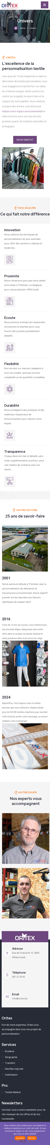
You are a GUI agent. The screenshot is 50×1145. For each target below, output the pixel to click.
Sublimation (11, 1074)
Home (23, 28)
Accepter (20, 1138)
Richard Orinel (21, 852)
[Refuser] (23, 1141)
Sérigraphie (11, 1057)
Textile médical (13, 1092)
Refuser (31, 1138)
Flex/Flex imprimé (14, 1068)
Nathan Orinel (20, 907)
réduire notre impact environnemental (22, 111)
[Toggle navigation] (44, 4)
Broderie (9, 1051)
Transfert (10, 1063)
